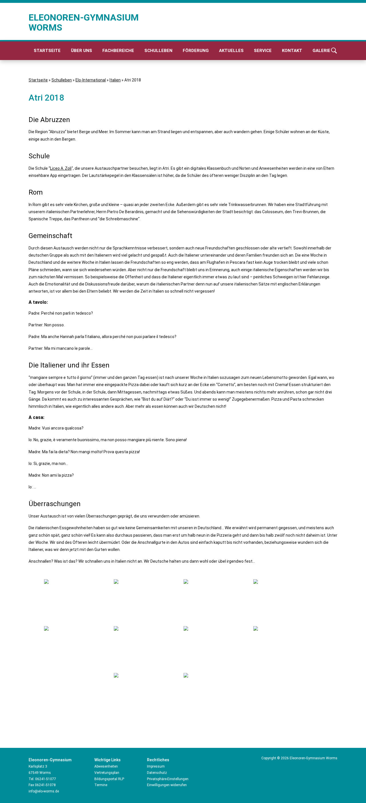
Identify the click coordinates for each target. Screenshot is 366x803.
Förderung (196, 50)
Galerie (321, 50)
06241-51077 (45, 779)
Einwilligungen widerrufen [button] (167, 785)
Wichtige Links (107, 760)
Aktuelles (231, 50)
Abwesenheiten (106, 766)
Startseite (47, 50)
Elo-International (90, 80)
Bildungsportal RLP (109, 779)
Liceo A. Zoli (60, 168)
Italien (115, 80)
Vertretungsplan (106, 773)
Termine (100, 785)
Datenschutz (157, 773)
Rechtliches (158, 760)
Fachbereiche (118, 50)
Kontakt (292, 50)
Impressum (156, 766)
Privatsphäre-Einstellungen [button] (167, 779)
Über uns (81, 50)
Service (263, 50)
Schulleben (158, 50)
